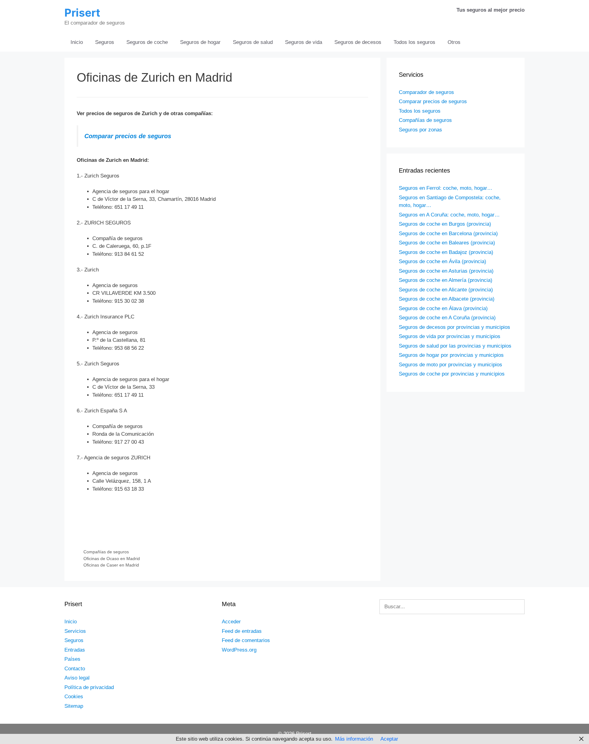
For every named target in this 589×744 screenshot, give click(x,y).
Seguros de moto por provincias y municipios (450, 365)
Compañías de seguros (106, 551)
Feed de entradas (242, 631)
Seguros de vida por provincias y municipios (449, 336)
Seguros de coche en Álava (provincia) (443, 308)
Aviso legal (77, 678)
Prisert (82, 12)
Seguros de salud (253, 42)
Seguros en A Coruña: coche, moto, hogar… (449, 215)
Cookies (73, 696)
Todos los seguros (414, 42)
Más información (354, 739)
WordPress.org (239, 650)
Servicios (75, 631)
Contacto (74, 669)
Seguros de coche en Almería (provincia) (445, 280)
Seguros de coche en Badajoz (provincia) (446, 252)
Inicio (77, 42)
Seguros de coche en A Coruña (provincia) (447, 318)
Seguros (104, 42)
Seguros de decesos (357, 42)
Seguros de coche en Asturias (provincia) (446, 271)
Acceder (231, 622)
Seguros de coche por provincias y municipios (452, 374)
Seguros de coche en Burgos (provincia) (445, 224)
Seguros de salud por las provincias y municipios (455, 346)
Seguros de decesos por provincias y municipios (454, 327)
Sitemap (73, 706)
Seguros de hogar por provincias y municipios (451, 355)
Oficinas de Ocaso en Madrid (111, 558)
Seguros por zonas (420, 130)
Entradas (74, 650)
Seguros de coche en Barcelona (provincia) (448, 233)
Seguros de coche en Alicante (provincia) (446, 290)
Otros (454, 42)
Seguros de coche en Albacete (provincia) (447, 299)
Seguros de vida (303, 42)
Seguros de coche (147, 42)
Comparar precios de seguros (127, 136)
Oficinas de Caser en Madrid (111, 565)
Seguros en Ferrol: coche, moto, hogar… (445, 188)
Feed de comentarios (246, 640)
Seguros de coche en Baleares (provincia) (447, 243)
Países (72, 659)
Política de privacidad (89, 687)
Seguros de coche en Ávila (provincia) (442, 261)
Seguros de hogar (200, 42)
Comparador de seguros (426, 92)
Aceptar (389, 739)
